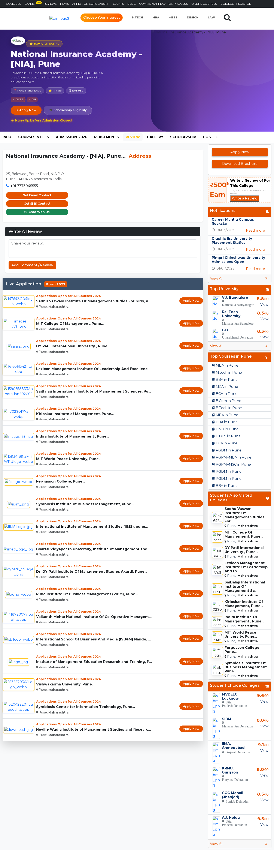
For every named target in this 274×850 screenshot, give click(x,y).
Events (118, 3)
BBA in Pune (226, 380)
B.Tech (137, 17)
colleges (13, 3)
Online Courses (204, 3)
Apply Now (191, 301)
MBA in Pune (226, 365)
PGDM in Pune (228, 450)
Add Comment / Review (32, 265)
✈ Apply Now (26, 110)
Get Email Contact (37, 195)
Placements (106, 137)
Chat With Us (39, 212)
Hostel (210, 137)
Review (133, 137)
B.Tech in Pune (228, 408)
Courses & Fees (33, 137)
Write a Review (244, 198)
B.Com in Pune (228, 401)
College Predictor (235, 3)
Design (192, 17)
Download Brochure (240, 164)
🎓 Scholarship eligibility (68, 110)
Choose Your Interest (101, 17)
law (211, 17)
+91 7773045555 (24, 186)
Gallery (155, 137)
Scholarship (183, 137)
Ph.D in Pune (226, 429)
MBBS (173, 17)
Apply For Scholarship (91, 3)
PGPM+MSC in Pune (233, 464)
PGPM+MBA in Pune (233, 457)
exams (33, 3)
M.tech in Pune (228, 372)
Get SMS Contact (37, 203)
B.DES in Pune (228, 436)
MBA (155, 17)
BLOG (131, 3)
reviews (50, 3)
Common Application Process (163, 3)
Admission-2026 (71, 137)
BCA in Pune (226, 394)
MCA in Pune (226, 387)
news (64, 3)
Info (7, 137)
